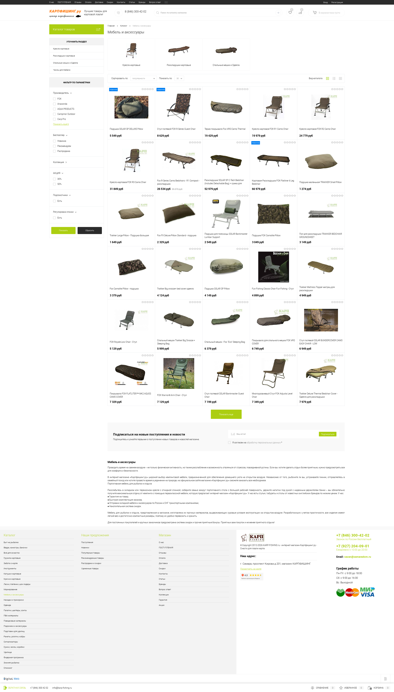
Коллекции (164, 595)
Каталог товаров (64, 29)
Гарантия (163, 600)
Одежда (7, 605)
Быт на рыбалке (11, 542)
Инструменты (10, 568)
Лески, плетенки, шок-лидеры (17, 584)
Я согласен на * (257, 442)
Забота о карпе (11, 563)
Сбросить (89, 230)
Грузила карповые (12, 558)
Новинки (85, 547)
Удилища (8, 652)
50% (59, 184)
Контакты (121, 2)
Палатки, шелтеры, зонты (15, 610)
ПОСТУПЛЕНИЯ (64, 2)
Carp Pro (61, 119)
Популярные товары (90, 553)
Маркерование (10, 589)
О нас (51, 2)
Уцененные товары (90, 568)
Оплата (88, 2)
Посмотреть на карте (250, 569)
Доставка (99, 2)
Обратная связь (17, 688)
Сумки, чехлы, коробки (14, 647)
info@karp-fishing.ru (62, 688)
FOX (59, 99)
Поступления (87, 542)
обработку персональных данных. (264, 442)
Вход (325, 2)
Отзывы (77, 2)
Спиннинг (8, 668)
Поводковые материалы (15, 621)
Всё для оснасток (12, 553)
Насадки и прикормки (14, 600)
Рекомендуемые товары (92, 558)
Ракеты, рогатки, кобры (14, 636)
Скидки (110, 2)
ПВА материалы (11, 615)
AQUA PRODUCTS (65, 109)
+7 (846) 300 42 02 (39, 688)
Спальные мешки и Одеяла (65, 63)
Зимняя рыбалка (11, 663)
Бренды (142, 2)
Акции (161, 605)
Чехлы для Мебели (61, 70)
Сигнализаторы (11, 642)
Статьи (132, 2)
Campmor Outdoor (66, 114)
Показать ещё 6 (61, 124)
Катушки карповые (12, 574)
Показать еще (226, 414)
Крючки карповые (12, 579)
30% (59, 179)
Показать (63, 230)
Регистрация (337, 2)
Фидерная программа (14, 657)
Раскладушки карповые (64, 56)
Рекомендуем (64, 146)
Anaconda (62, 104)
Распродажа (63, 151)
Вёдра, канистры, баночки (15, 547)
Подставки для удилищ (14, 631)
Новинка (61, 141)
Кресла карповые (61, 49)
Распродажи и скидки (91, 563)
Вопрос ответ (155, 2)
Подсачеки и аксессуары (15, 626)
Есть (59, 201)
